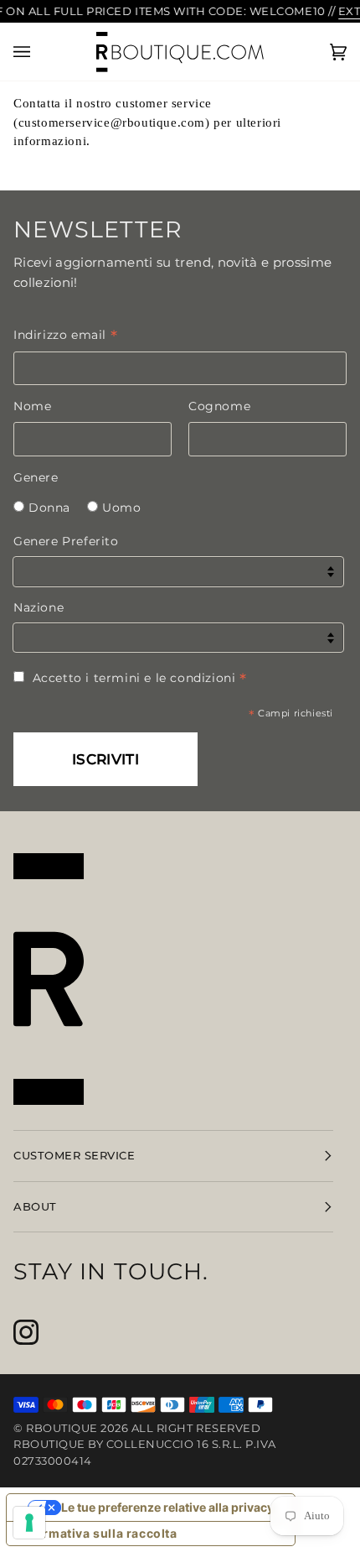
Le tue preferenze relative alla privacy (167, 1507)
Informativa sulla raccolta (97, 1533)
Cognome (219, 406)
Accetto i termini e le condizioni (140, 677)
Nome (32, 406)
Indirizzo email (65, 334)
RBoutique (62, 1428)
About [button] (35, 1206)
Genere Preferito (66, 541)
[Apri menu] (38, 52)
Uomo (121, 507)
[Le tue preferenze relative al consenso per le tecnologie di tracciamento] (29, 1523)
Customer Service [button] (74, 1155)
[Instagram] (26, 1332)
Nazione (38, 607)
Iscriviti (105, 759)
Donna (49, 507)
